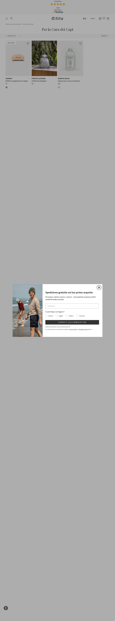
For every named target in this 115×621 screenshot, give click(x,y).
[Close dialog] (99, 287)
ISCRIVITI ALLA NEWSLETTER (72, 322)
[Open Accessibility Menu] (6, 608)
